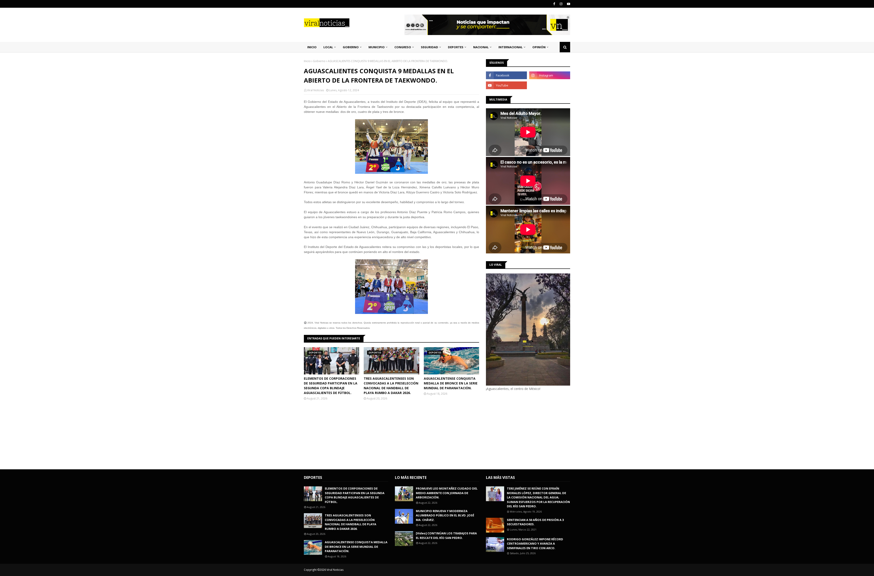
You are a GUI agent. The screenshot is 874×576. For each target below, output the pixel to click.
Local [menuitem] (328, 47)
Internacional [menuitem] (510, 47)
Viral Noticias (315, 90)
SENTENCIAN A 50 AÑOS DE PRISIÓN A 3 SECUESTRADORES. (535, 522)
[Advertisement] (524, 429)
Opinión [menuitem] (539, 47)
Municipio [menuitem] (376, 47)
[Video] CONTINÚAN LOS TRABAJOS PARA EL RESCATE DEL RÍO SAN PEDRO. (446, 535)
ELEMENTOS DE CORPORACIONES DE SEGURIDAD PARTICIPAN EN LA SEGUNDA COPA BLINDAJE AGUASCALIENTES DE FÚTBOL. (330, 385)
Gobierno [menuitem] (351, 47)
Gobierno (319, 61)
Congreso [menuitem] (402, 47)
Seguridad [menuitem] (429, 47)
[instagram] (561, 4)
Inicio (307, 61)
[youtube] (568, 4)
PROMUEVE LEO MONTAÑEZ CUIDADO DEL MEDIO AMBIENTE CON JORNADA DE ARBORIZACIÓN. (447, 492)
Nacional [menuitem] (481, 47)
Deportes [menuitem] (455, 47)
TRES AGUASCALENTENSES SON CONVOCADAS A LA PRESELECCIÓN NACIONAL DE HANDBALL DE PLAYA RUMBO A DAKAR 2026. (391, 385)
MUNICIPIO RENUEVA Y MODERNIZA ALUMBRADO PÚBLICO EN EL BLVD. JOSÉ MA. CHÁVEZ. (445, 515)
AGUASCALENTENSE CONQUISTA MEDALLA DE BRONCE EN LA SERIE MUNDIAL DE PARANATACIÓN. (451, 383)
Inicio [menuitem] (312, 47)
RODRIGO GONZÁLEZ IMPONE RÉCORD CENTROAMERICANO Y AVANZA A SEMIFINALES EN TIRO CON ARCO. (535, 543)
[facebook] (554, 4)
